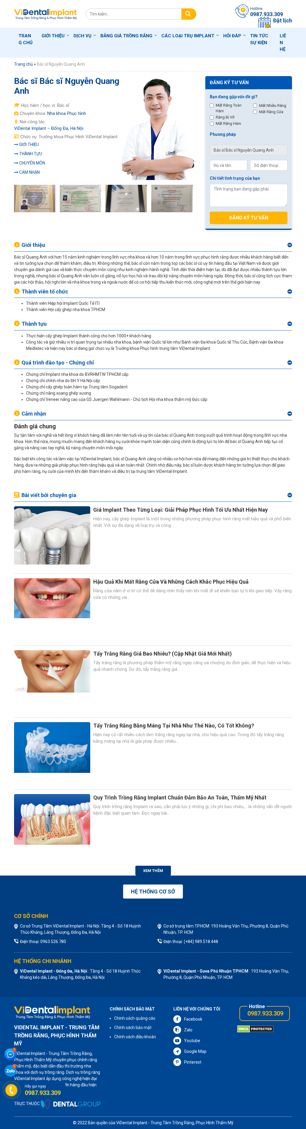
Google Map (195, 1051)
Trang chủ (26, 39)
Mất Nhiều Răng (272, 105)
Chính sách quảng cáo (134, 1018)
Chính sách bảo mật (133, 1027)
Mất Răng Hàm (228, 123)
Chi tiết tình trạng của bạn (235, 178)
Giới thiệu (53, 36)
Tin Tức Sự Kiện (259, 39)
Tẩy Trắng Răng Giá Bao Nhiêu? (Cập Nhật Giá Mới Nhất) (162, 653)
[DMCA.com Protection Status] (255, 1028)
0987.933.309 (265, 1013)
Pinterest (192, 1062)
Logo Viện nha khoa (45, 14)
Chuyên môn (32, 163)
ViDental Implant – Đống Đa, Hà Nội (48, 128)
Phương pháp (223, 134)
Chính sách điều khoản (135, 1036)
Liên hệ (283, 42)
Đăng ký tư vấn (248, 218)
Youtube (192, 1040)
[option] (37, 198)
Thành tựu (30, 153)
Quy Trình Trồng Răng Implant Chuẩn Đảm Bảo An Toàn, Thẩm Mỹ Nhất (180, 797)
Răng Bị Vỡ (225, 117)
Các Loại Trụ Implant (187, 36)
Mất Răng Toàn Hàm (228, 108)
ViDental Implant (132, 1122)
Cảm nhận (29, 172)
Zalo (188, 1030)
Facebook (193, 1019)
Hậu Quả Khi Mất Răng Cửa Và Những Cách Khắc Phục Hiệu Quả (171, 582)
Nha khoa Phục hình (66, 113)
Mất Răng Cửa (271, 112)
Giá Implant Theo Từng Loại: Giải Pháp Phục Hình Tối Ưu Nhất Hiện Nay (180, 510)
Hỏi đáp (232, 36)
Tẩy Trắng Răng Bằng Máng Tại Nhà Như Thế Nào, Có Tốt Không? (173, 725)
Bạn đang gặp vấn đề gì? (234, 96)
